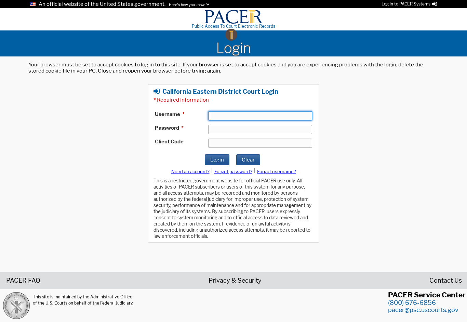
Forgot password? (233, 171)
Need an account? (190, 171)
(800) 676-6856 (412, 302)
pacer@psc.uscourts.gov (423, 309)
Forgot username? (276, 171)
